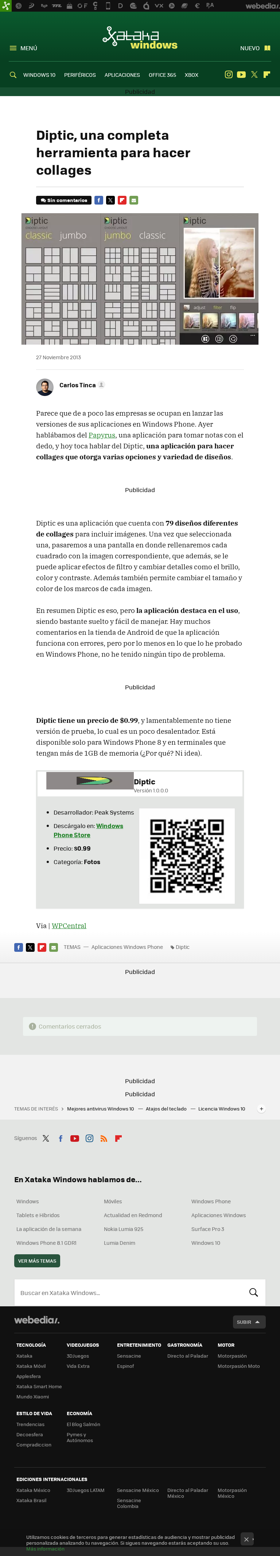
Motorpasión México (232, 1492)
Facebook (98, 200)
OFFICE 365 (162, 74)
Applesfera (28, 1376)
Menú (28, 48)
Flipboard (266, 74)
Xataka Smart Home (39, 1386)
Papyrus (102, 435)
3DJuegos (78, 1355)
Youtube (241, 74)
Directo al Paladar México (187, 1492)
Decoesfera (29, 1434)
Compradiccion (33, 1444)
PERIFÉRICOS (80, 74)
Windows (27, 1201)
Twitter (254, 74)
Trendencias (30, 1424)
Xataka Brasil (31, 1500)
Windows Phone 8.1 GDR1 (46, 1242)
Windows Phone (211, 1201)
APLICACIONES (122, 74)
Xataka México (33, 1489)
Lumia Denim (119, 1242)
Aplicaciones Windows (218, 1215)
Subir (244, 1321)
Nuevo (250, 48)
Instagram (228, 74)
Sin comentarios (67, 200)
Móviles (113, 1201)
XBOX (191, 74)
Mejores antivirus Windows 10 (101, 1108)
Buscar (253, 1292)
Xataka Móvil (31, 1365)
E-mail (133, 200)
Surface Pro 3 (207, 1228)
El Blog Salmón (83, 1424)
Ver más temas (37, 1260)
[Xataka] (6, 6)
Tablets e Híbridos (38, 1215)
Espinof (125, 1365)
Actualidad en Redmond (133, 1215)
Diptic (183, 946)
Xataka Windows (140, 37)
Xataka (24, 1355)
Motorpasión (232, 1355)
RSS (104, 1137)
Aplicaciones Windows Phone (127, 946)
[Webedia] (36, 1319)
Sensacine (129, 1355)
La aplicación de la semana (48, 1228)
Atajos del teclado (167, 1108)
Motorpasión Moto (239, 1365)
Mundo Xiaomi (32, 1396)
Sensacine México (138, 1489)
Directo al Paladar (187, 1355)
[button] (81, 384)
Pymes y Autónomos (80, 1437)
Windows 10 (205, 1242)
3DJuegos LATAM (86, 1489)
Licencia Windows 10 (221, 1108)
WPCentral (69, 925)
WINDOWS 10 (39, 74)
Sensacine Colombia (129, 1503)
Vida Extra (78, 1365)
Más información (45, 1548)
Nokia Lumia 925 (123, 1228)
